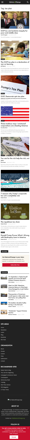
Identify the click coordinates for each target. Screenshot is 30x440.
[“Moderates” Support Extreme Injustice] (4, 312)
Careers (3, 353)
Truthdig (3, 382)
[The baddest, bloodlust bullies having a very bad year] (4, 303)
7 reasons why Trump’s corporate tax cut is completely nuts (14, 194)
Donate (3, 351)
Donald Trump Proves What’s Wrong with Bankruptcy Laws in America (15, 236)
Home (2, 327)
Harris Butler (11, 282)
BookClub (3, 337)
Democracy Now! (5, 380)
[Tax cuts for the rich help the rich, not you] (15, 146)
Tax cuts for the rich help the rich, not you (15, 159)
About (2, 349)
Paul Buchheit (4, 127)
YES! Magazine (4, 387)
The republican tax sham (10, 222)
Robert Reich (4, 197)
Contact (3, 361)
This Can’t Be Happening (7, 372)
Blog (2, 335)
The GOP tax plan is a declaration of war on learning (15, 63)
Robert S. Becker (12, 306)
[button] (28, 2)
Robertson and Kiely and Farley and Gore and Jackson (13, 98)
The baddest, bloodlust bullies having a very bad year (17, 303)
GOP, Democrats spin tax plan (12, 96)
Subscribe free (15, 265)
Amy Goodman (11, 290)
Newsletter (3, 330)
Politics (2, 27)
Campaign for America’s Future (9, 375)
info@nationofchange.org (18, 418)
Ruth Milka (11, 299)
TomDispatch (4, 377)
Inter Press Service (5, 385)
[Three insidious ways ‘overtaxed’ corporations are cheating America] (15, 113)
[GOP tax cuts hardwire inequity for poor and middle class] (15, 20)
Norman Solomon (12, 314)
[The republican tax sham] (15, 211)
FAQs (2, 356)
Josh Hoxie (3, 162)
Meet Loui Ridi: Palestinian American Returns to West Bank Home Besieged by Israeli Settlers (18, 287)
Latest (2, 332)
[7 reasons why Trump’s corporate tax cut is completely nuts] (15, 180)
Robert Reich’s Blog (6, 370)
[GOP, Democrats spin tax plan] (15, 84)
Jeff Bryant (3, 66)
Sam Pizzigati (4, 34)
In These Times (5, 389)
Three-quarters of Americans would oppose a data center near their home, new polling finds (18, 296)
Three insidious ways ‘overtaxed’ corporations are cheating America (14, 124)
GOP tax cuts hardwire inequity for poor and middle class (14, 32)
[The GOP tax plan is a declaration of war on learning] (15, 50)
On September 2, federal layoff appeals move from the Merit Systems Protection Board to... (17, 278)
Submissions (4, 358)
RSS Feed (3, 339)
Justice (2, 120)
